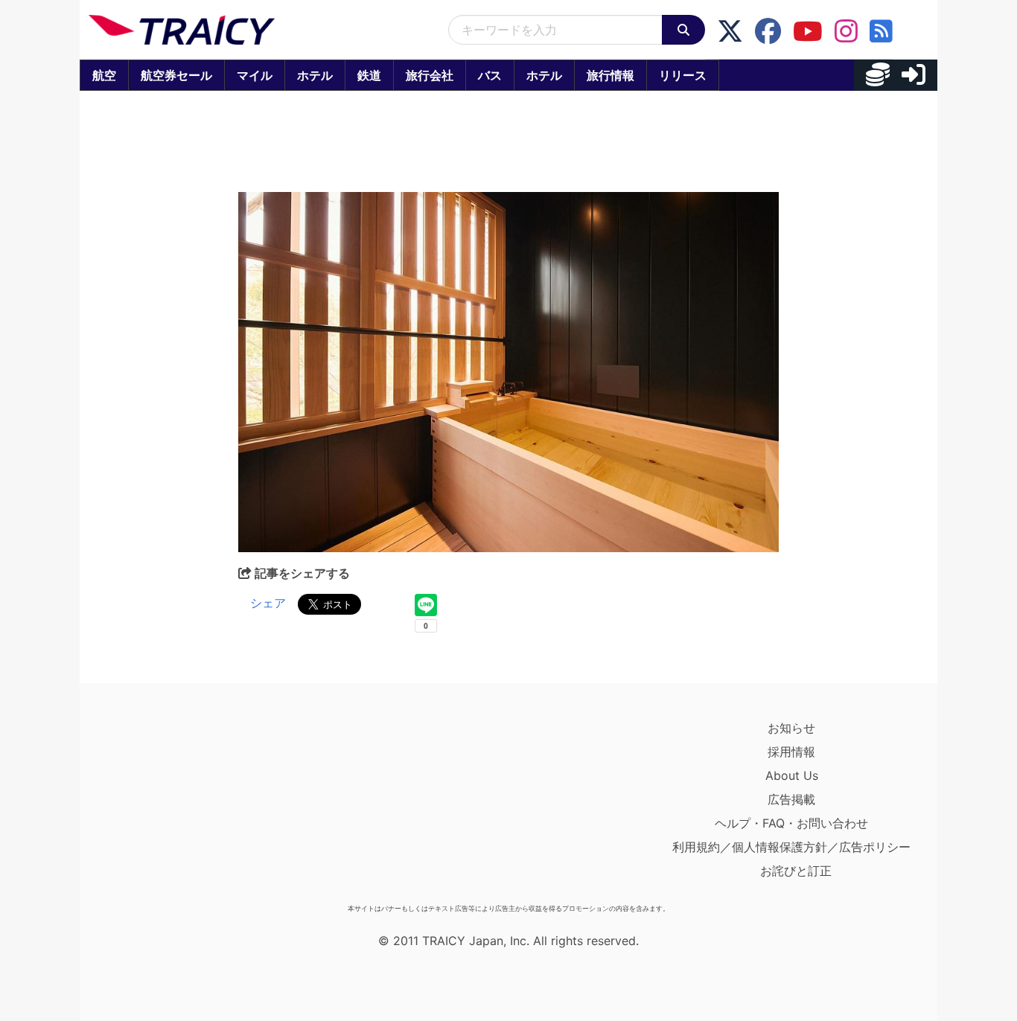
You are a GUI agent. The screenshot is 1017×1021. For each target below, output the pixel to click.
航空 (104, 75)
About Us (791, 775)
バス (490, 75)
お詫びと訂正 (796, 870)
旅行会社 (429, 75)
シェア (268, 602)
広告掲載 (791, 799)
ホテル (315, 75)
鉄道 (369, 75)
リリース (683, 75)
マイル (254, 75)
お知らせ (791, 727)
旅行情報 (610, 75)
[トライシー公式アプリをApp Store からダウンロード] (175, 807)
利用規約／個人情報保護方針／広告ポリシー (791, 846)
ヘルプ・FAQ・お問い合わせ (791, 823)
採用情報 (791, 751)
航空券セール (176, 75)
